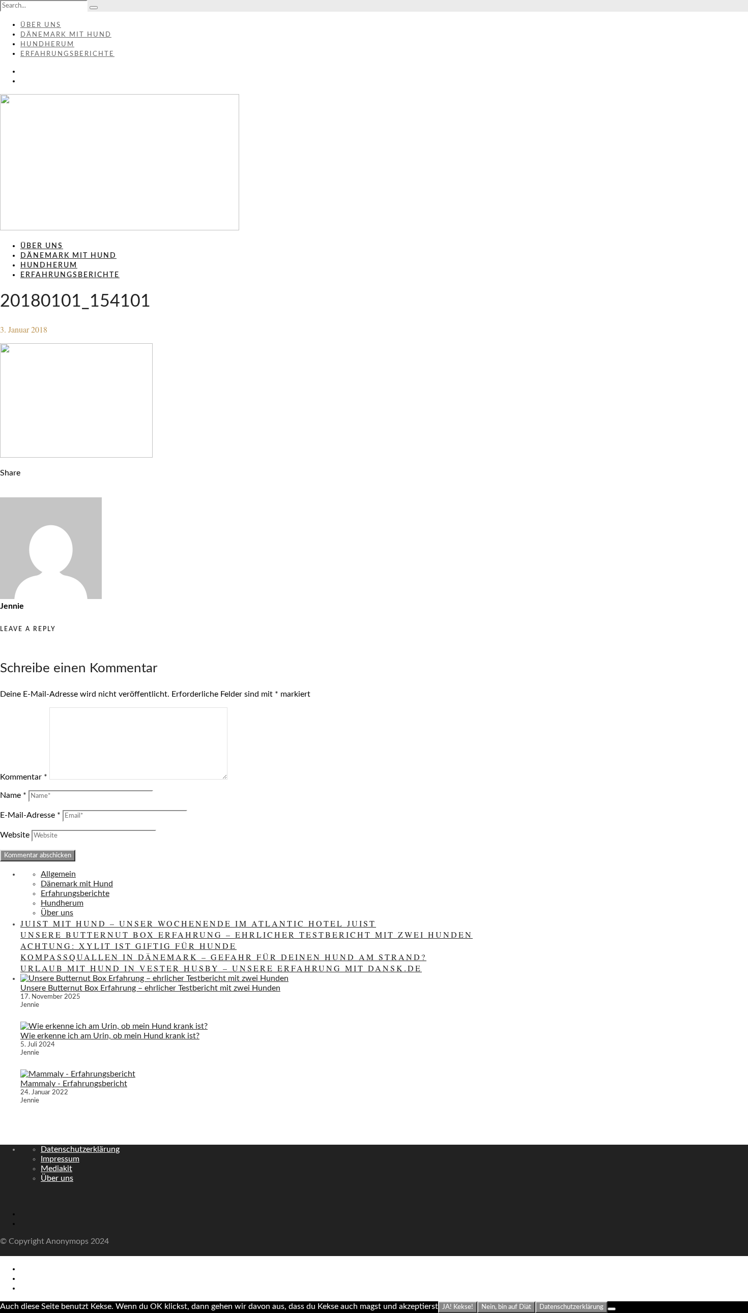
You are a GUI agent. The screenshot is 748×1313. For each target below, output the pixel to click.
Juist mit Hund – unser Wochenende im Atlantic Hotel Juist (198, 923)
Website (15, 835)
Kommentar (23, 777)
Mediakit (56, 1169)
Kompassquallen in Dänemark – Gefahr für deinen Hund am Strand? (223, 956)
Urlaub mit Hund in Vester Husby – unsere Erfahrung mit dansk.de (221, 968)
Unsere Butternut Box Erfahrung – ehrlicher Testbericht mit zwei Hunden (246, 934)
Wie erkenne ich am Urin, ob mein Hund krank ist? (109, 1036)
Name (13, 795)
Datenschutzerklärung (80, 1149)
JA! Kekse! (457, 1306)
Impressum (60, 1159)
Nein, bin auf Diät (506, 1306)
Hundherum (47, 44)
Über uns (40, 25)
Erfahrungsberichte (67, 54)
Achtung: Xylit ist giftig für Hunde (128, 945)
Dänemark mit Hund (65, 35)
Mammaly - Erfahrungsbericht (73, 1084)
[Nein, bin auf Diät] (612, 1308)
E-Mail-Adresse (30, 815)
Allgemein (58, 874)
